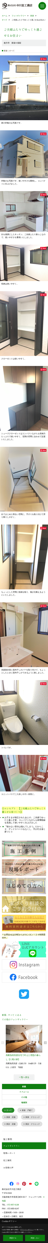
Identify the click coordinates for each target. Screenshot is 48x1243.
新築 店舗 (10, 1117)
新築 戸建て (27, 1110)
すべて (9, 1110)
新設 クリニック (32, 1124)
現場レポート (9, 1153)
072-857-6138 (13, 1205)
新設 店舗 (10, 1124)
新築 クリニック (32, 1117)
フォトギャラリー (11, 1145)
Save (44, 59)
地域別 (24, 1102)
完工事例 (7, 1160)
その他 (24, 1097)
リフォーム (24, 1091)
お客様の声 (8, 1167)
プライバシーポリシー (26, 1230)
